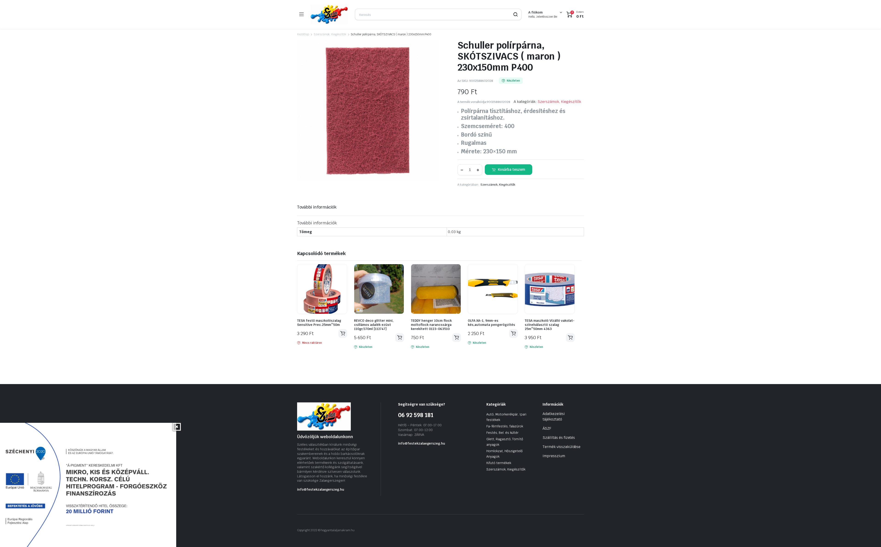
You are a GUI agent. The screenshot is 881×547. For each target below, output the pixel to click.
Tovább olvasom (342, 333)
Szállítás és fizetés (559, 437)
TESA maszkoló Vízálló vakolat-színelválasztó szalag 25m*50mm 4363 (549, 325)
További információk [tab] (317, 207)
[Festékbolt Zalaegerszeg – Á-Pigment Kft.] (329, 14)
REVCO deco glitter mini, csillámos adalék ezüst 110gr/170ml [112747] (373, 325)
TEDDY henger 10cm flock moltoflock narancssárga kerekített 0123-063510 (431, 325)
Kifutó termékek (498, 463)
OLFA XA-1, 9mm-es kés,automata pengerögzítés (491, 323)
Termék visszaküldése (561, 446)
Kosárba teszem (511, 169)
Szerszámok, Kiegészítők (330, 34)
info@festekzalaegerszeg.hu (320, 489)
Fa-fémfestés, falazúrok (504, 426)
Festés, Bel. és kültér (502, 433)
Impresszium (554, 456)
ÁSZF (547, 428)
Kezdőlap (303, 34)
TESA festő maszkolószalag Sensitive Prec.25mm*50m (319, 323)
